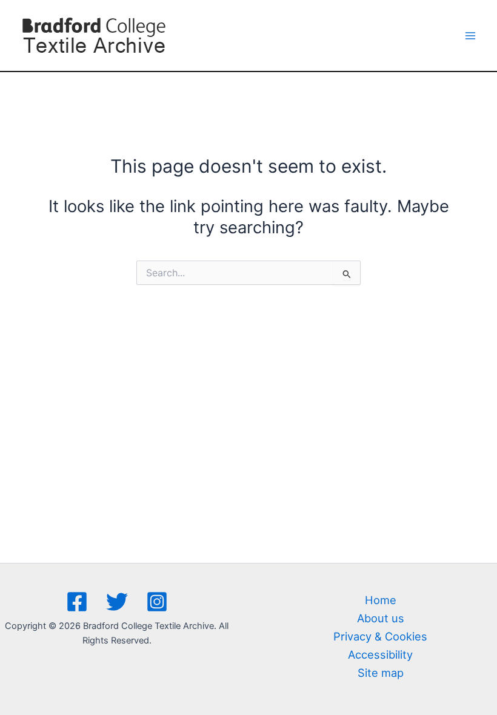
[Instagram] (157, 602)
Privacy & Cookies (380, 636)
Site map (381, 672)
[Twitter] (117, 602)
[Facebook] (77, 602)
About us (380, 618)
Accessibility (380, 654)
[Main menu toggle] (470, 35)
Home (380, 600)
